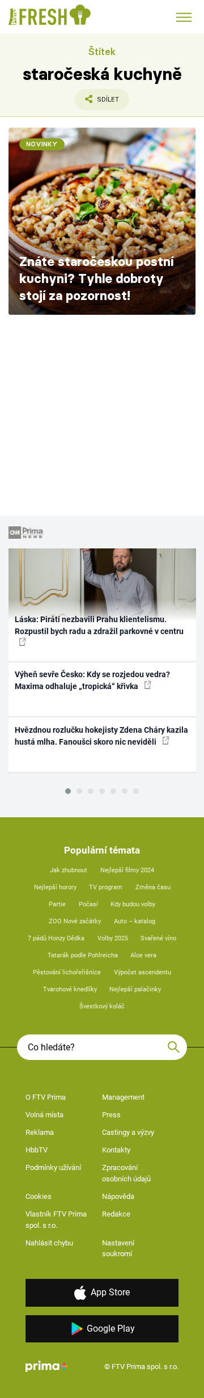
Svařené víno (158, 938)
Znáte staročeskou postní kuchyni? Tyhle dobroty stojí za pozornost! (96, 278)
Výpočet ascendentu (142, 972)
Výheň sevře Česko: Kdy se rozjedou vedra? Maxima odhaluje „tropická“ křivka (92, 680)
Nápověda (118, 1196)
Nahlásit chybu (49, 1243)
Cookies (39, 1196)
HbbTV (37, 1150)
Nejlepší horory (55, 887)
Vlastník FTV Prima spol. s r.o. (56, 1220)
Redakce (116, 1214)
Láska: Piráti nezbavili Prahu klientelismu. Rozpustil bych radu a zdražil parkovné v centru (99, 625)
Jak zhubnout (68, 870)
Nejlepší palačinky (135, 989)
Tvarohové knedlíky (70, 989)
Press (111, 1114)
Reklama (40, 1132)
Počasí (88, 904)
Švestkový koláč (102, 1006)
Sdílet (97, 102)
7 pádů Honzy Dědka (56, 938)
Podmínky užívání (53, 1167)
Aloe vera (143, 955)
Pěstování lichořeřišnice (67, 972)
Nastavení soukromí (118, 1248)
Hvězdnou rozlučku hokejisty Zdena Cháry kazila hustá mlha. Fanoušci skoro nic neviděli (101, 735)
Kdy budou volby (132, 904)
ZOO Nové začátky (75, 921)
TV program (105, 887)
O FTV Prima (46, 1097)
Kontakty (116, 1150)
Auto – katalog (134, 921)
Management (123, 1097)
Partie (57, 904)
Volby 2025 (112, 938)
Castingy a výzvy (128, 1132)
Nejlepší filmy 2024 (127, 870)
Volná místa (44, 1114)
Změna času (153, 887)
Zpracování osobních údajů (126, 1173)
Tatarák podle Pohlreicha (83, 955)
